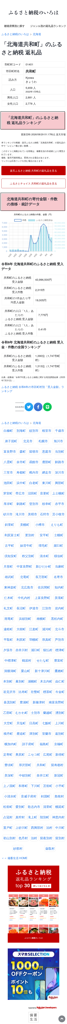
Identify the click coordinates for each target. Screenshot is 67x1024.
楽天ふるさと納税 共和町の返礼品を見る (33, 170)
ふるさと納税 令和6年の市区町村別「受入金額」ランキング (32, 389)
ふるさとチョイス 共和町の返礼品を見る (33, 183)
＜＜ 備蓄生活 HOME (14, 858)
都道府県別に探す (14, 26)
